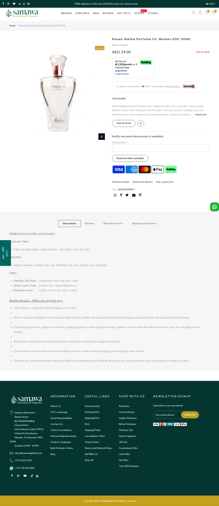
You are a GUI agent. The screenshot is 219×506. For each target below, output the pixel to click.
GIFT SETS (124, 13)
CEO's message (58, 412)
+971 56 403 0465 (25, 467)
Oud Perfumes (127, 412)
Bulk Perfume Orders (61, 448)
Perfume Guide (120, 181)
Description (69, 223)
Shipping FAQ (92, 418)
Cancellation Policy (95, 436)
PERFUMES (82, 13)
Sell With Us (91, 454)
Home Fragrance (127, 436)
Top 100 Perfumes (129, 466)
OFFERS (140, 12)
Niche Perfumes (127, 424)
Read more (201, 114)
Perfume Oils (126, 430)
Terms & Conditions (61, 430)
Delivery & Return (142, 181)
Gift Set (123, 442)
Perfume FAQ (92, 412)
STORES (153, 13)
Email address (120, 142)
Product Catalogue (60, 442)
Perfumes (124, 406)
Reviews (89, 223)
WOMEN (107, 13)
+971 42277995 (23, 460)
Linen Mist (124, 454)
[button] (5, 253)
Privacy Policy (92, 442)
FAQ (87, 424)
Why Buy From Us (113, 223)
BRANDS (66, 13)
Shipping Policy (93, 430)
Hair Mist (123, 460)
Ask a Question (164, 181)
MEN (96, 13)
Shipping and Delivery (144, 223)
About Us (55, 406)
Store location (92, 406)
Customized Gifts (128, 448)
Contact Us (56, 424)
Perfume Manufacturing (63, 436)
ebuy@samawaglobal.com (28, 452)
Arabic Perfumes (128, 418)
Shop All (89, 460)
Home (12, 25)
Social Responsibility (61, 418)
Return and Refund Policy (98, 448)
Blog (52, 454)
